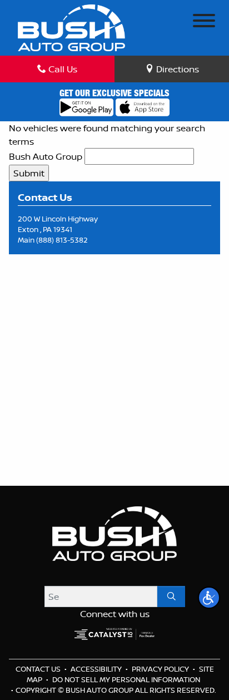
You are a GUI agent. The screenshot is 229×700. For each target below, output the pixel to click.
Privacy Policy (161, 669)
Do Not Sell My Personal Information (126, 679)
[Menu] (204, 22)
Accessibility (97, 669)
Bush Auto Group (45, 156)
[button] (209, 597)
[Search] (171, 596)
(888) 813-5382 (62, 240)
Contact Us (39, 669)
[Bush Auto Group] (71, 27)
